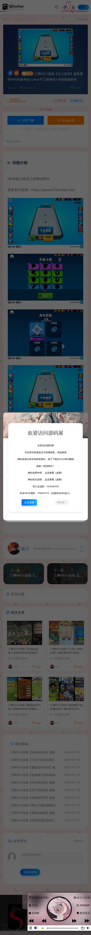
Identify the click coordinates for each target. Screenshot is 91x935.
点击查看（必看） (53, 472)
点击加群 (29, 502)
